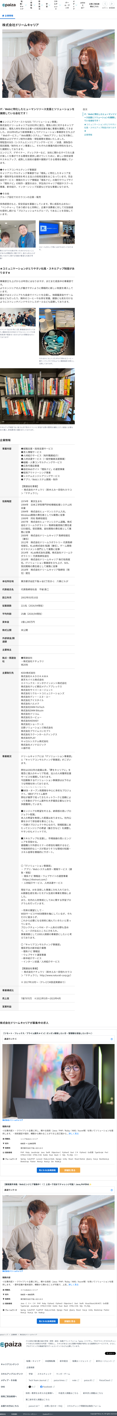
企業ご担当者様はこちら (94, 5)
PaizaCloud (104, 1380)
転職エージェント (80, 1361)
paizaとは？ (82, 5)
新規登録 (112, 8)
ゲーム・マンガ (67, 5)
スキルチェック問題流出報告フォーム (84, 1405)
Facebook (47, 1386)
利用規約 (14, 1414)
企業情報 (88, 134)
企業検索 (30, 1367)
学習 (47, 5)
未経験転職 (31, 5)
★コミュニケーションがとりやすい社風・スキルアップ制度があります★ (100, 127)
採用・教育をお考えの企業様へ (40, 1393)
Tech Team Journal (37, 1380)
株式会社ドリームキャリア (12, 1120)
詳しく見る (74, 1133)
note (74, 1380)
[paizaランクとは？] (112, 1038)
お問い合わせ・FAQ (53, 1405)
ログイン (105, 8)
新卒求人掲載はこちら (93, 1393)
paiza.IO (88, 1380)
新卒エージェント (104, 1361)
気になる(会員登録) (47, 1170)
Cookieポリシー (48, 1414)
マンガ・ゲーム (63, 1373)
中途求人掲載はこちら (68, 1393)
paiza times (59, 1380)
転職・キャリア (21, 5)
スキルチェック (56, 5)
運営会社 (3, 1414)
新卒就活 (39, 5)
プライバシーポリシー (30, 1414)
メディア (74, 5)
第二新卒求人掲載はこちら (38, 1399)
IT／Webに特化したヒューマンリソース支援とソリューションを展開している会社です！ (100, 117)
